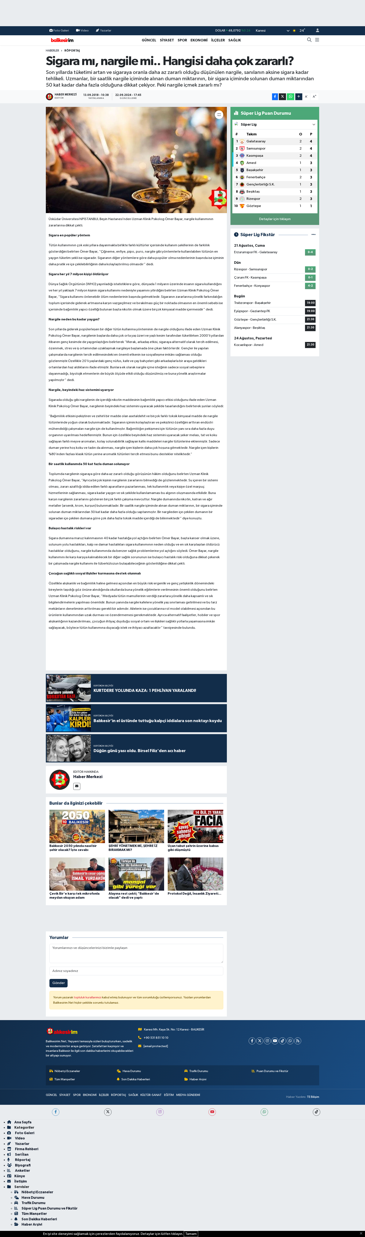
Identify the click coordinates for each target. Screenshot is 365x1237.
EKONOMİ (199, 40)
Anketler (22, 1170)
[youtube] (212, 1112)
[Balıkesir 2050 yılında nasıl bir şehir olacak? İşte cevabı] (77, 826)
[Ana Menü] (317, 40)
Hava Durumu (132, 1071)
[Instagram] (267, 1040)
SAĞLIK (234, 40)
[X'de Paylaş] (282, 96)
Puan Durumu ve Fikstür (272, 1071)
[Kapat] (362, 1233)
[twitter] (108, 1112)
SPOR (182, 40)
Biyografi (22, 1165)
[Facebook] (252, 1040)
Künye (19, 1176)
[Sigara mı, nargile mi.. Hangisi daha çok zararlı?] (136, 160)
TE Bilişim (313, 1096)
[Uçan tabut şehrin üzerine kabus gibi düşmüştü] (195, 826)
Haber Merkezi (87, 777)
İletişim (20, 1181)
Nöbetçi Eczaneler (67, 1071)
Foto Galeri (61, 30)
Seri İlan (21, 1154)
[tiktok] (316, 1112)
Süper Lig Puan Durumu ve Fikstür (50, 1208)
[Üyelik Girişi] (315, 30)
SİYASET (167, 40)
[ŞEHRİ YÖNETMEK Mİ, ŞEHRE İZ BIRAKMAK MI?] (136, 826)
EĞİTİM (169, 1095)
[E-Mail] (76, 786)
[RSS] (297, 1040)
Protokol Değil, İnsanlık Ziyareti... (194, 893)
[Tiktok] (282, 1040)
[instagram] (160, 1112)
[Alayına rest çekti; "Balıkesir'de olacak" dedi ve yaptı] (136, 874)
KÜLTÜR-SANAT (151, 1095)
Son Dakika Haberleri (135, 1079)
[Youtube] (274, 1040)
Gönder (58, 983)
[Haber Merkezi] (59, 779)
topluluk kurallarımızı (88, 997)
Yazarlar (105, 30)
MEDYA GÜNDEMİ (188, 1095)
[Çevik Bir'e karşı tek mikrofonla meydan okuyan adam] (77, 874)
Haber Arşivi (198, 1079)
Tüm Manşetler (64, 1079)
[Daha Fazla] (298, 96)
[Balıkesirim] (62, 40)
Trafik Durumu (198, 1071)
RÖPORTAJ (72, 50)
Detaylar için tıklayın (275, 219)
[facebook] (55, 1112)
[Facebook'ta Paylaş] (275, 96)
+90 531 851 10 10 (156, 1037)
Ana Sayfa (22, 1122)
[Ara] (309, 40)
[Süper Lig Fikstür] (314, 235)
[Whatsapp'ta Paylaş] (290, 96)
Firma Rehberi (26, 1149)
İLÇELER (218, 40)
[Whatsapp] (290, 1040)
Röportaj (22, 1160)
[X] (259, 1040)
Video (84, 30)
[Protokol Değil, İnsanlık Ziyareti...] (195, 874)
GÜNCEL (149, 40)
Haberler (52, 50)
